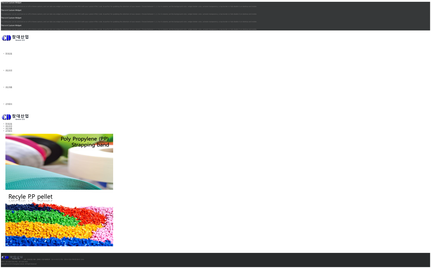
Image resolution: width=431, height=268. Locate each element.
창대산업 (8, 53)
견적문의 (8, 104)
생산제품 (8, 87)
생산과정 (8, 70)
